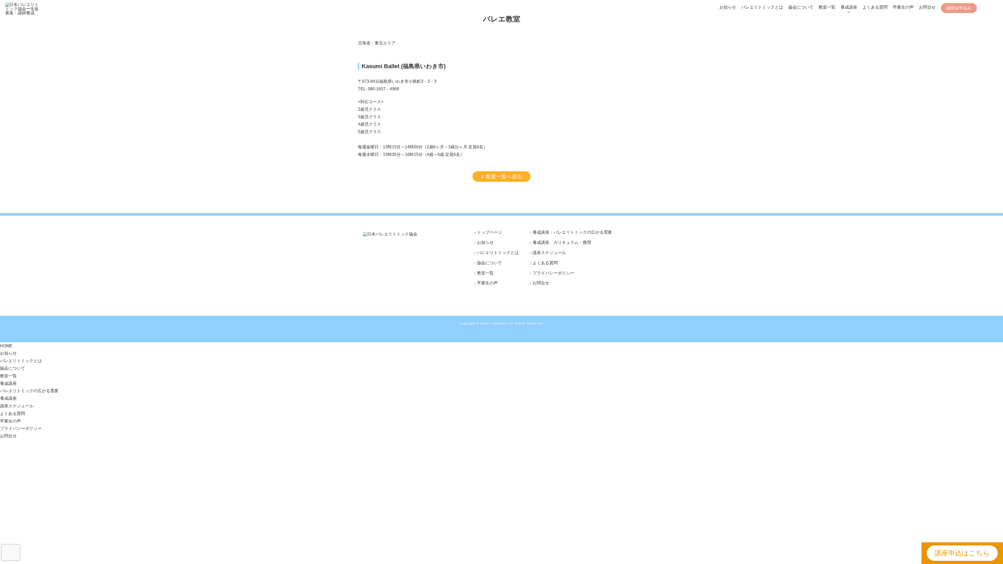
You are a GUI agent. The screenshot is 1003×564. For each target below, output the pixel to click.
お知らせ (727, 7)
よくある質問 (875, 7)
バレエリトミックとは (762, 7)
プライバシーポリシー (553, 273)
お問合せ (927, 7)
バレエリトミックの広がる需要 (29, 391)
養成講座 (849, 7)
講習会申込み (958, 8)
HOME (6, 346)
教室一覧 (827, 7)
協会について (800, 7)
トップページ (489, 232)
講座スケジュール (549, 252)
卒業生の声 (903, 7)
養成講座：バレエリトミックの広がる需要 (572, 232)
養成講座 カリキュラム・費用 (562, 242)
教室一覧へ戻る (504, 176)
